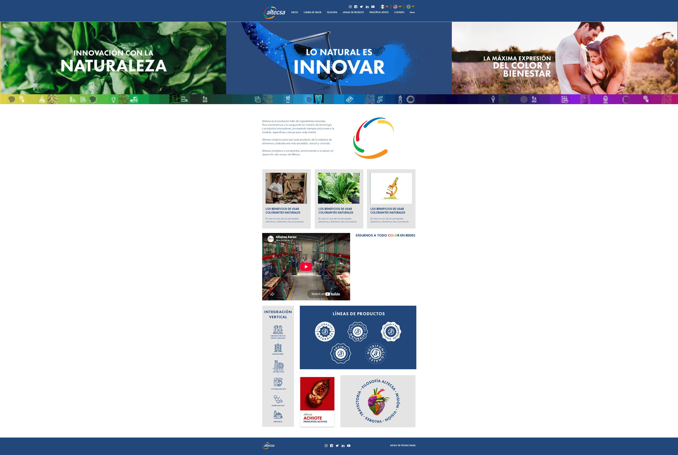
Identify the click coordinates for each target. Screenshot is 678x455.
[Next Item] (672, 62)
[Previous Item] (6, 62)
